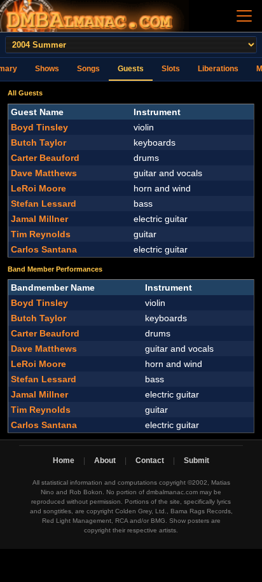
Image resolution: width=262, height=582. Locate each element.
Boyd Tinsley (39, 127)
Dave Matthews (44, 173)
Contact (149, 460)
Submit (196, 460)
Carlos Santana (44, 249)
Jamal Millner (39, 219)
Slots (171, 68)
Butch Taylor (38, 142)
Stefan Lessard (43, 203)
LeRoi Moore (38, 188)
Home (63, 460)
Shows (47, 68)
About (105, 460)
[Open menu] (244, 16)
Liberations (218, 68)
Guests (131, 68)
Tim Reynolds (41, 234)
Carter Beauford (45, 158)
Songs (88, 68)
